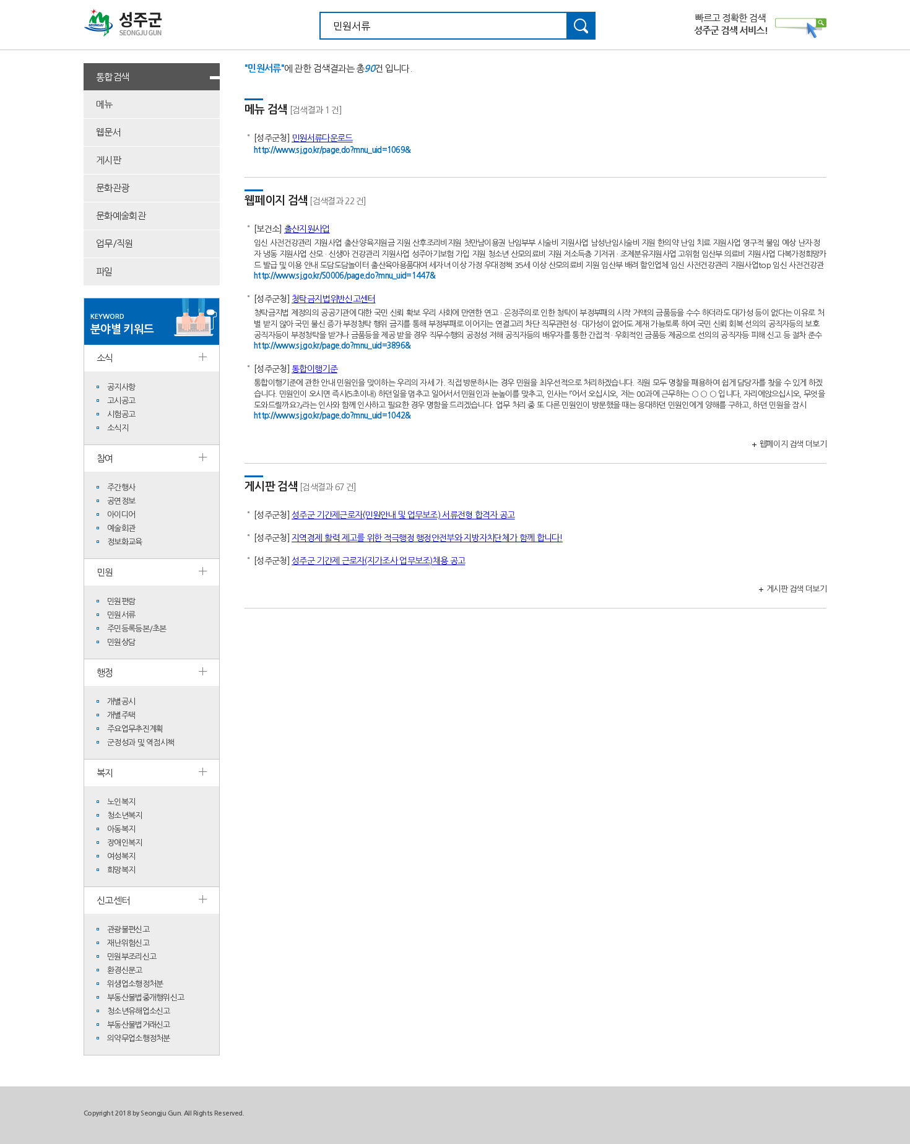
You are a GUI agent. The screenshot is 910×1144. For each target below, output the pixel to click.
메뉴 (104, 104)
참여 (105, 458)
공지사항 (121, 387)
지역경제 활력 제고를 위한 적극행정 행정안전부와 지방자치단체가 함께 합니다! (427, 538)
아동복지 (121, 829)
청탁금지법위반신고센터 (333, 299)
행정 (105, 672)
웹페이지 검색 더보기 (793, 444)
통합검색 (112, 77)
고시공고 (121, 401)
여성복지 (121, 856)
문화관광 (112, 188)
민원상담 (121, 642)
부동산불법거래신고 (138, 1025)
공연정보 (121, 501)
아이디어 (121, 515)
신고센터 (113, 900)
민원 (105, 572)
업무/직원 (114, 243)
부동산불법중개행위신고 (145, 998)
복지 (105, 773)
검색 (581, 26)
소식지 (117, 428)
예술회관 (121, 528)
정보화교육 (124, 542)
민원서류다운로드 (322, 138)
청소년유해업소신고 (138, 1011)
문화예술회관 (120, 215)
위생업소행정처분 (135, 984)
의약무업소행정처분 (138, 1038)
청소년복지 (124, 816)
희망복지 (121, 870)
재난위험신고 (128, 943)
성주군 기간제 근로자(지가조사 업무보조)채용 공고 (378, 561)
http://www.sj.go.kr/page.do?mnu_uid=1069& (332, 150)
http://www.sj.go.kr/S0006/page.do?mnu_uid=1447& (344, 276)
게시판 (108, 160)
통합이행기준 (314, 369)
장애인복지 (124, 843)
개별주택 (121, 715)
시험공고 (121, 414)
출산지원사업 (307, 229)
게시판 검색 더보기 (796, 589)
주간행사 (121, 487)
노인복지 (121, 802)
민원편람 (121, 601)
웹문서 (108, 132)
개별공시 (121, 702)
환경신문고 (124, 970)
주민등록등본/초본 (137, 629)
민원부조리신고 (131, 957)
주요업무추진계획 (135, 729)
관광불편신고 (128, 929)
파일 (104, 271)
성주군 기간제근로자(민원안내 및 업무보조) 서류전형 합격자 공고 (403, 515)
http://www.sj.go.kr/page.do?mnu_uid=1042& (332, 416)
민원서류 (121, 615)
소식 (105, 358)
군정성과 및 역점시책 (140, 743)
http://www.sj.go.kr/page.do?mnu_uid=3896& (332, 346)
